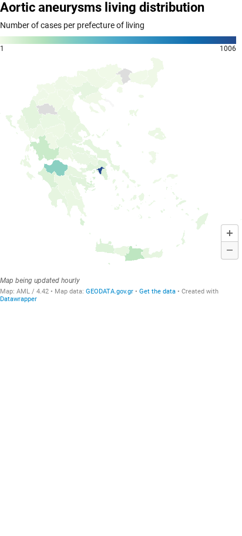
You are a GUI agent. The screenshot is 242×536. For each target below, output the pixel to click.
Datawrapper (18, 299)
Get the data (157, 291)
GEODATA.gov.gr (110, 291)
